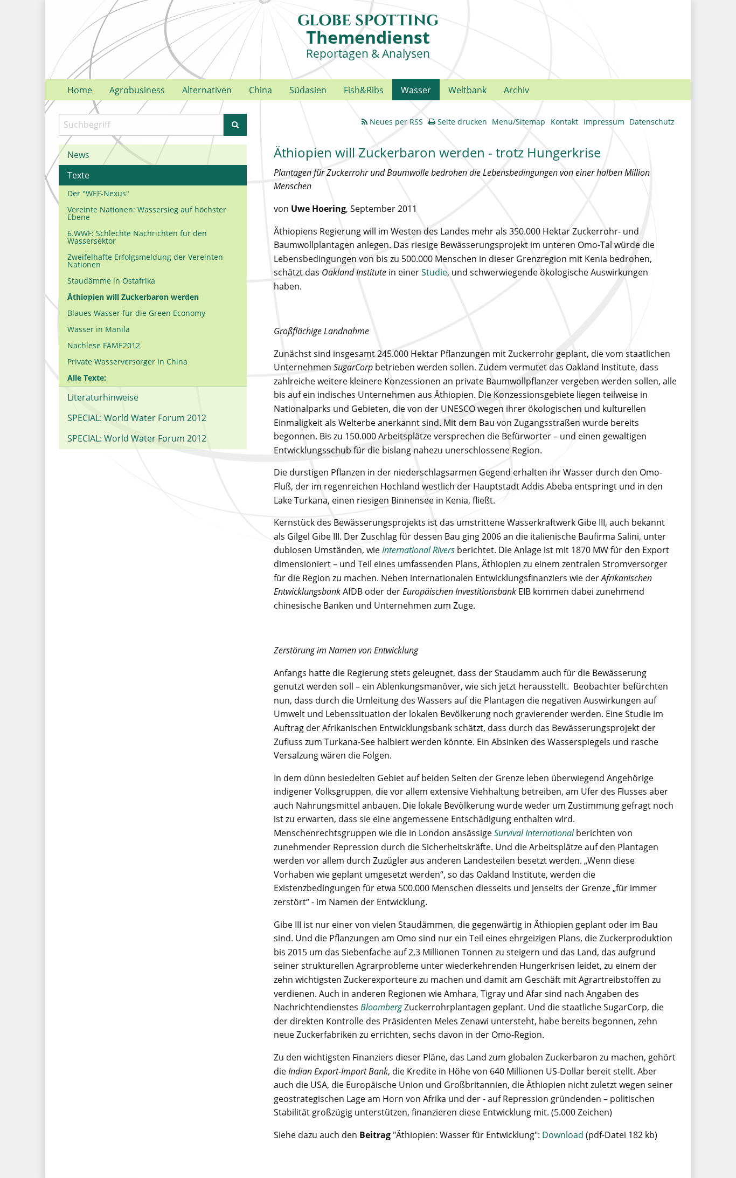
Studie (434, 272)
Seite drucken (462, 121)
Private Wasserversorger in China (127, 361)
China (260, 90)
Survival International (534, 833)
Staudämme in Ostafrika (111, 280)
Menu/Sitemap (518, 121)
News (78, 155)
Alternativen (207, 90)
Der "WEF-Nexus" (98, 193)
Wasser (416, 90)
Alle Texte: (86, 378)
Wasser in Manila (98, 329)
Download (564, 1135)
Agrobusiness (137, 90)
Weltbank (467, 90)
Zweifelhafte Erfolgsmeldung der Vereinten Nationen (145, 261)
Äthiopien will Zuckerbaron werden (133, 297)
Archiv (516, 90)
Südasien (308, 90)
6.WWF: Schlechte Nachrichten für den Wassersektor (137, 237)
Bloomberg (381, 1007)
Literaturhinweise (102, 397)
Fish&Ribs (364, 90)
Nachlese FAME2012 (103, 345)
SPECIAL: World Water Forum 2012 (136, 418)
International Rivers (418, 550)
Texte (78, 175)
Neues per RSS (396, 121)
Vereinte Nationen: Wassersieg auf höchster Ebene (146, 213)
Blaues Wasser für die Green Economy (136, 313)
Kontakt (564, 121)
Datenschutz (652, 121)
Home (79, 90)
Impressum (604, 121)
